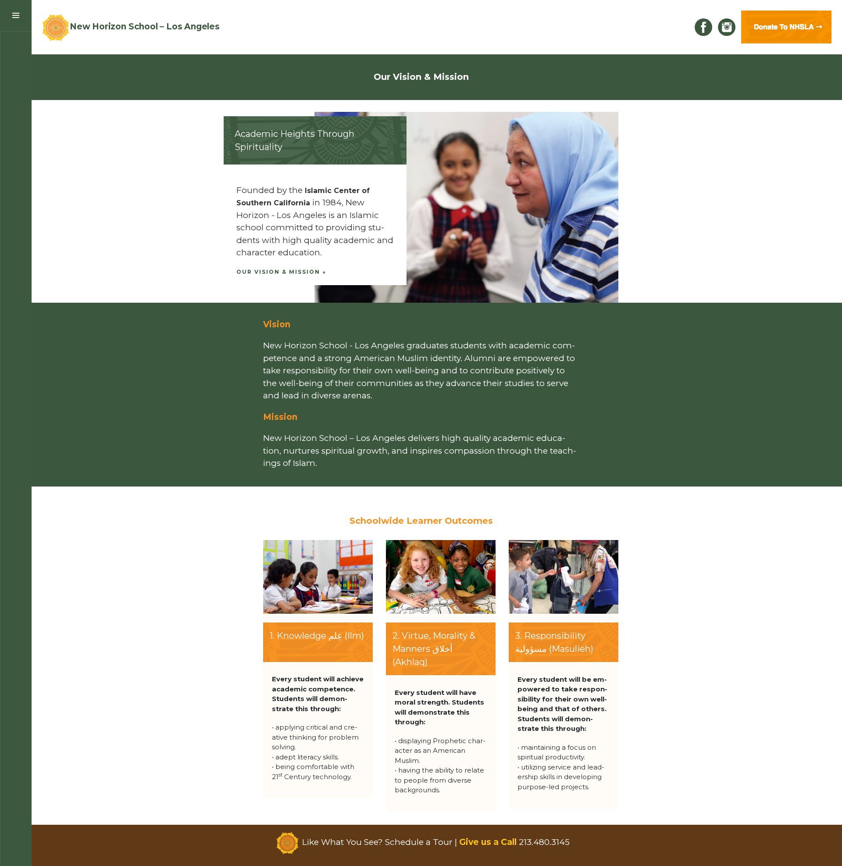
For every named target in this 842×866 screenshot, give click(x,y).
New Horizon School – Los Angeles (145, 26)
